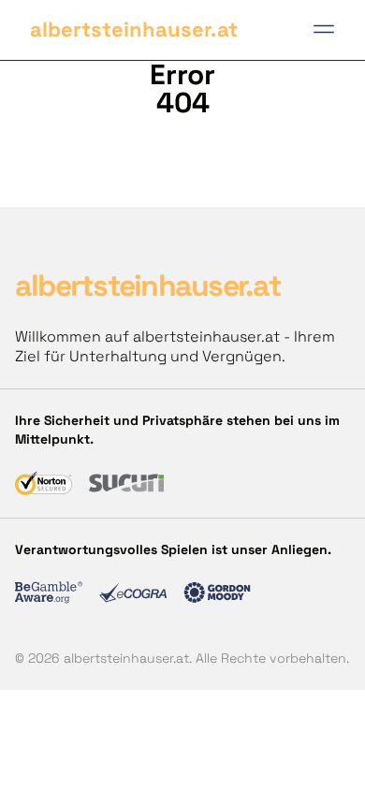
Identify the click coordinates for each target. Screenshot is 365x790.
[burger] (324, 29)
